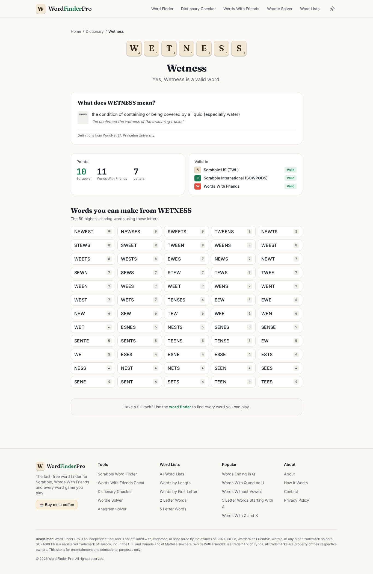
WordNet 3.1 (112, 135)
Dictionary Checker (198, 8)
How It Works (296, 482)
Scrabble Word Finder (117, 474)
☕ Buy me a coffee (56, 504)
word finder (180, 406)
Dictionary (95, 31)
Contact (291, 491)
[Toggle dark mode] (332, 9)
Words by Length (175, 482)
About (289, 474)
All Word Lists (172, 474)
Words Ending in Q (238, 474)
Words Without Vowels (242, 491)
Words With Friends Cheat (121, 482)
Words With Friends (241, 8)
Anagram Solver (112, 509)
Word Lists (310, 8)
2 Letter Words (173, 500)
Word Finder (162, 8)
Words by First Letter (178, 491)
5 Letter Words (173, 509)
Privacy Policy (296, 500)
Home (76, 31)
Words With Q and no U (243, 482)
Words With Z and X (240, 515)
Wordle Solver (279, 8)
